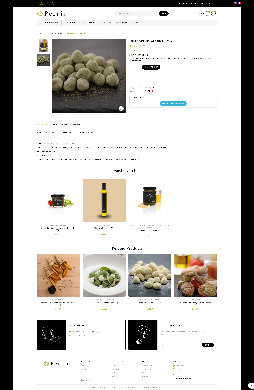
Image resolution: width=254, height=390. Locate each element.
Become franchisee (209, 3)
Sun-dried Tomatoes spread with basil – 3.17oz (58, 229)
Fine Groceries (147, 369)
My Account (116, 373)
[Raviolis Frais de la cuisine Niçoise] (52, 13)
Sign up (207, 345)
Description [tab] (42, 124)
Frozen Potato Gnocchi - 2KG (150, 303)
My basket (115, 376)
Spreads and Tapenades (58, 225)
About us (84, 366)
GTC (82, 376)
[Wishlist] (207, 14)
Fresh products (147, 366)
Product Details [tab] (60, 124)
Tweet (149, 91)
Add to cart (152, 67)
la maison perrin (180, 3)
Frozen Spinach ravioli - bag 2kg (104, 303)
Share (145, 91)
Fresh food (145, 376)
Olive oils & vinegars (104, 225)
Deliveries (194, 3)
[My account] (201, 13)
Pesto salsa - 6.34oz (149, 231)
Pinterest (152, 91)
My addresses (116, 369)
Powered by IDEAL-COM (153, 387)
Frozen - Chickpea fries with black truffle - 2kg (58, 304)
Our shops (84, 369)
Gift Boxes (145, 373)
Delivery (84, 373)
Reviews (76, 124)
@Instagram (96, 332)
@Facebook (86, 332)
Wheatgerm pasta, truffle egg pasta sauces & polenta (150, 226)
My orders (115, 366)
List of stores (83, 336)
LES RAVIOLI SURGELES (145, 88)
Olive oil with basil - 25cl (104, 228)
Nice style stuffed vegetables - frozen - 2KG (195, 304)
